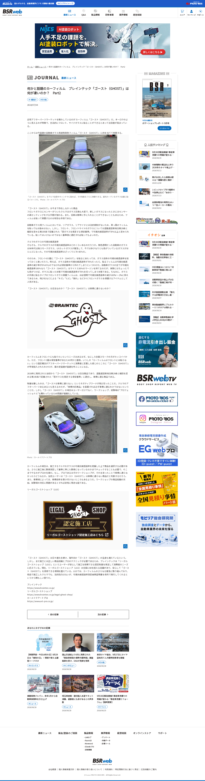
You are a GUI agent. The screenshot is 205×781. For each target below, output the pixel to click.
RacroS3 (88, 740)
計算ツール (106, 743)
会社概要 (52, 769)
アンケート (106, 737)
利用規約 (109, 769)
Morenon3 (89, 743)
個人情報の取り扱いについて (89, 769)
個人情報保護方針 (66, 769)
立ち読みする (165, 128)
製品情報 (95, 14)
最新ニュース (69, 14)
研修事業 (109, 14)
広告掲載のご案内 (149, 769)
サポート (200, 15)
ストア (182, 15)
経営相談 (137, 14)
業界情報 (123, 14)
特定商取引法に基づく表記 (126, 769)
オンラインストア (142, 733)
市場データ (106, 740)
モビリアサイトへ (64, 3)
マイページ (191, 15)
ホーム (30, 66)
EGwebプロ (89, 746)
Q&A (83, 14)
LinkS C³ (88, 737)
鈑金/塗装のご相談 (67, 733)
